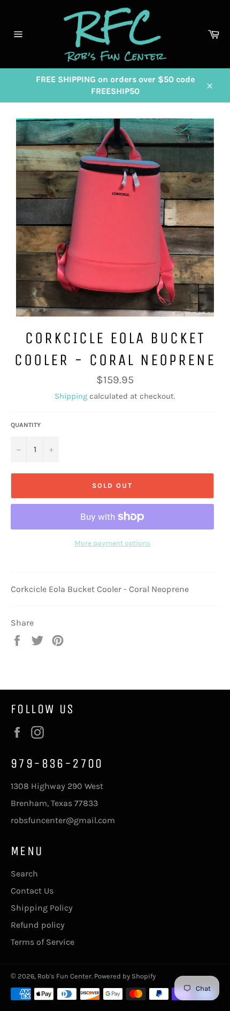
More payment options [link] (112, 543)
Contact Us (32, 891)
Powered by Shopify (125, 976)
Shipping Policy (42, 908)
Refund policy (38, 925)
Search (24, 873)
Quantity (26, 425)
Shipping (71, 396)
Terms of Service (42, 942)
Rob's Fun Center (64, 976)
